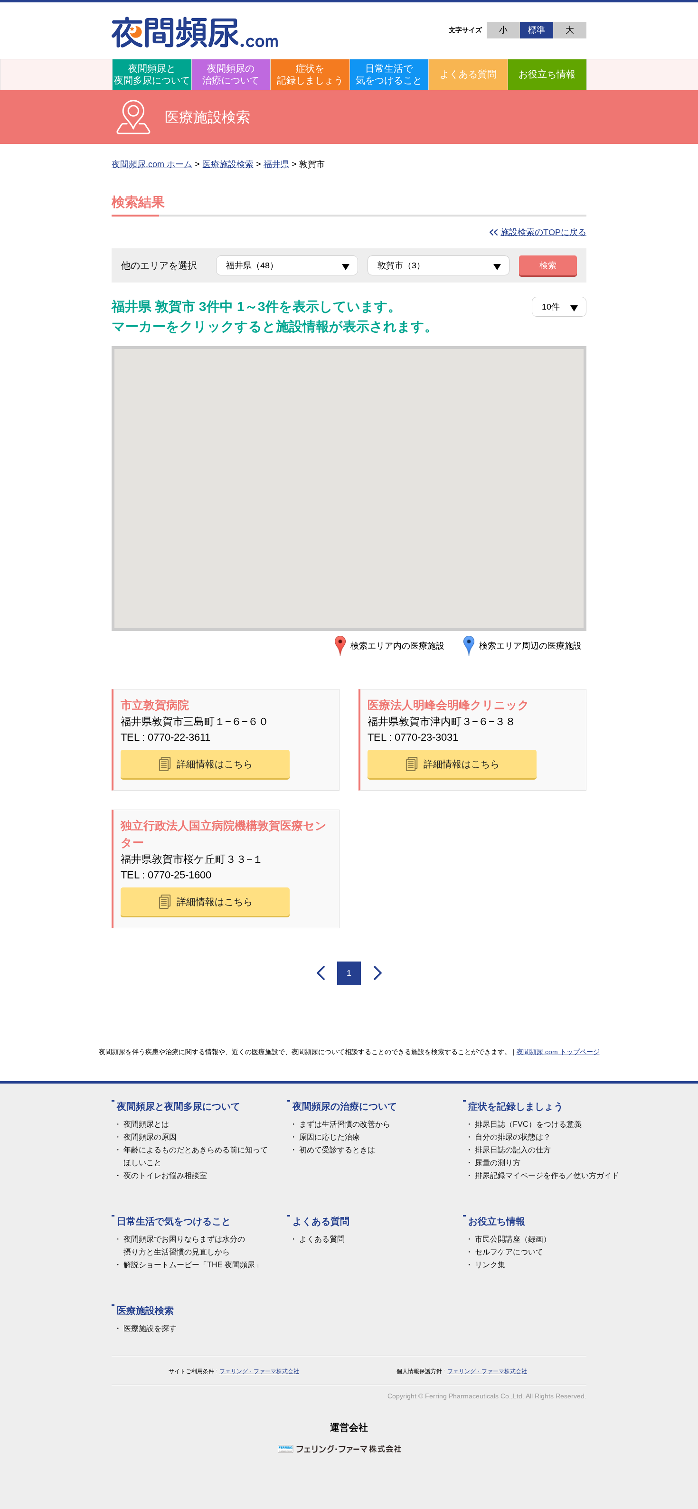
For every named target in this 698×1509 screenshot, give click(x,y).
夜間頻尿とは (146, 1124)
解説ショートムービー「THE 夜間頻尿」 (193, 1265)
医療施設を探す (150, 1328)
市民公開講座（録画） (513, 1239)
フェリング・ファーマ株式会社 (259, 1371)
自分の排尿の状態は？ (513, 1137)
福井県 (276, 164)
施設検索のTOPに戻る (543, 232)
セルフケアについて (509, 1252)
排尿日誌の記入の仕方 (513, 1150)
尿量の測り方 (497, 1163)
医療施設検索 (228, 164)
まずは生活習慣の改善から (344, 1124)
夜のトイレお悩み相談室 (165, 1175)
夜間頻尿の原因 (150, 1137)
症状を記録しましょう (310, 74)
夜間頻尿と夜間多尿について (152, 74)
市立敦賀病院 (155, 704)
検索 (548, 265)
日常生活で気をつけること (389, 74)
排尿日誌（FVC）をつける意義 (528, 1124)
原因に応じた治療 (329, 1137)
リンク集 (490, 1265)
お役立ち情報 (547, 74)
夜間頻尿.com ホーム (152, 164)
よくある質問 (468, 74)
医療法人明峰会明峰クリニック (448, 704)
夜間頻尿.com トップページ (558, 1052)
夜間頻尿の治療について (230, 74)
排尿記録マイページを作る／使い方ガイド (547, 1175)
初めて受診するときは (337, 1150)
